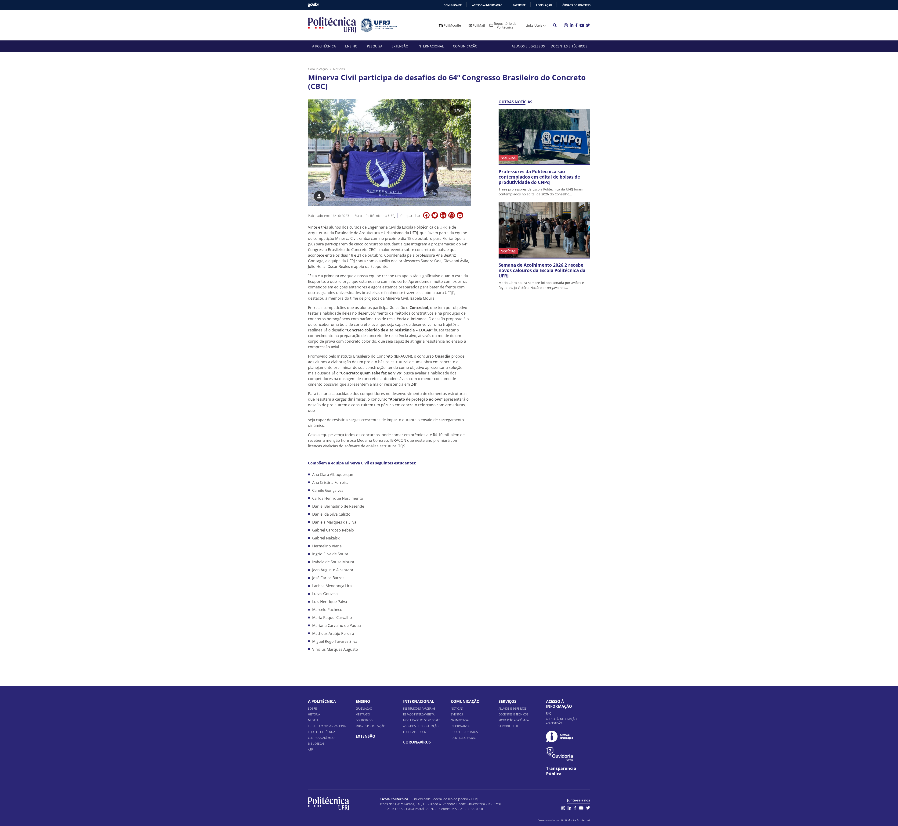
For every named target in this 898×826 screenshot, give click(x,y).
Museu (313, 720)
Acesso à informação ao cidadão (561, 721)
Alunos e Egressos (528, 46)
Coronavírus (417, 742)
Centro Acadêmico (321, 738)
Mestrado (363, 714)
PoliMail (479, 25)
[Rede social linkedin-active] (569, 807)
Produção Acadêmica (514, 720)
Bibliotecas (316, 744)
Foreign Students (416, 732)
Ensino (351, 46)
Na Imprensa (460, 720)
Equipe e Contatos (464, 732)
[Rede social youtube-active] (581, 807)
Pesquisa (374, 46)
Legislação (544, 5)
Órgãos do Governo (576, 5)
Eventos (457, 714)
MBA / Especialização (370, 726)
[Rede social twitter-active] (588, 807)
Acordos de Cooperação (420, 726)
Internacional (431, 46)
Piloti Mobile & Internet (575, 820)
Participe (519, 5)
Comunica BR (453, 5)
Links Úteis (533, 25)
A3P (310, 749)
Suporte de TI (508, 726)
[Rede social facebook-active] (575, 807)
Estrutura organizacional (327, 726)
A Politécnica (324, 46)
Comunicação (465, 46)
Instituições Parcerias (419, 709)
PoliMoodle (452, 25)
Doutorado (364, 720)
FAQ (548, 713)
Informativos (460, 726)
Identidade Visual (463, 738)
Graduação (364, 709)
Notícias (457, 709)
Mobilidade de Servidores (421, 720)
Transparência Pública (561, 771)
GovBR (313, 5)
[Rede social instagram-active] (563, 807)
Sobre (312, 709)
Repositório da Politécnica (505, 25)
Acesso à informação (487, 5)
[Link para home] (328, 804)
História (314, 714)
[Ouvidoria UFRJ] (559, 754)
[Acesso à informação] (559, 736)
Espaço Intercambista (419, 714)
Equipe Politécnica (321, 732)
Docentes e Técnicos (569, 46)
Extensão (400, 46)
